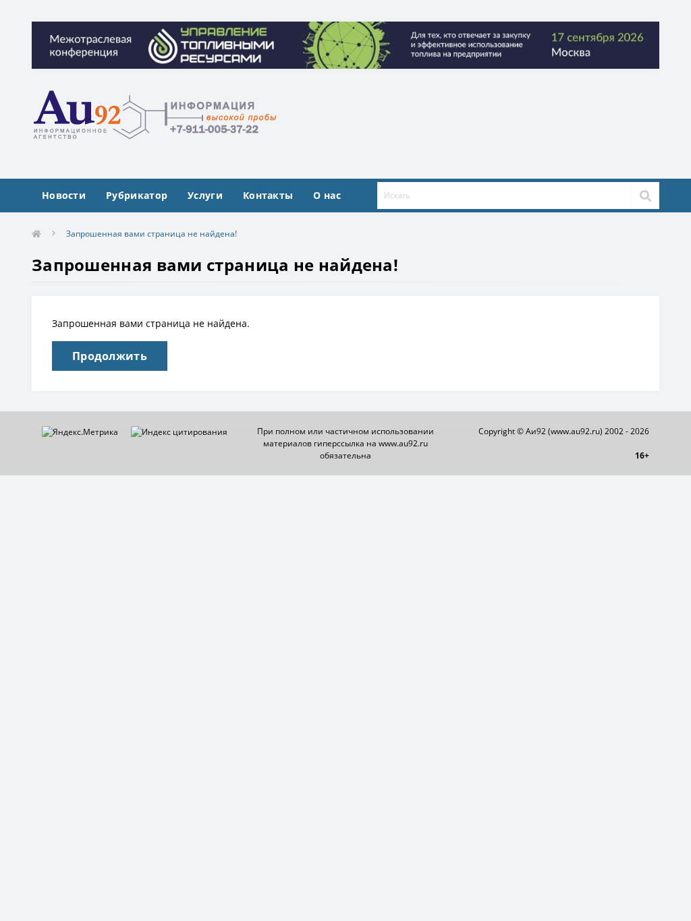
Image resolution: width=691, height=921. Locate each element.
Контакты (268, 195)
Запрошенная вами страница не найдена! (151, 233)
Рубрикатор (136, 195)
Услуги (205, 195)
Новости (64, 195)
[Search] (645, 195)
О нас (327, 195)
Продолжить (109, 356)
